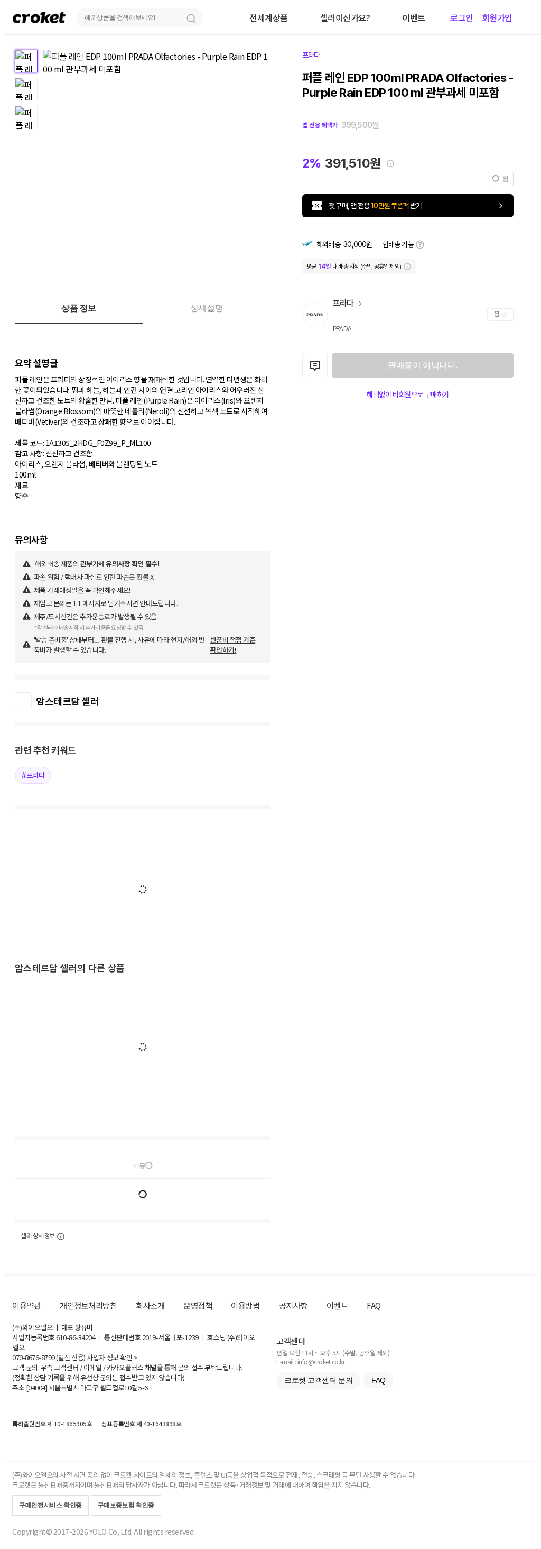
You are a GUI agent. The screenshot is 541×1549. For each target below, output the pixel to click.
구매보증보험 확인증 (126, 1505)
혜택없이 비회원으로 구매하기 (408, 394)
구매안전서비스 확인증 (50, 1505)
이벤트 (337, 1305)
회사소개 (150, 1305)
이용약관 (26, 1305)
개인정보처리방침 (88, 1305)
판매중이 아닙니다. (422, 365)
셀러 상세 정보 (37, 1236)
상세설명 (206, 308)
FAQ (374, 1305)
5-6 (143, 1387)
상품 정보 (78, 308)
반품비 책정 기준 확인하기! (233, 645)
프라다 (311, 55)
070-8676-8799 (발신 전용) (49, 1357)
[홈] (39, 17)
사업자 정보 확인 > (112, 1357)
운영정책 (197, 1305)
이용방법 (245, 1305)
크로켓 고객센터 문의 (318, 1380)
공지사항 (293, 1305)
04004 (36, 1387)
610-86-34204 (75, 1337)
